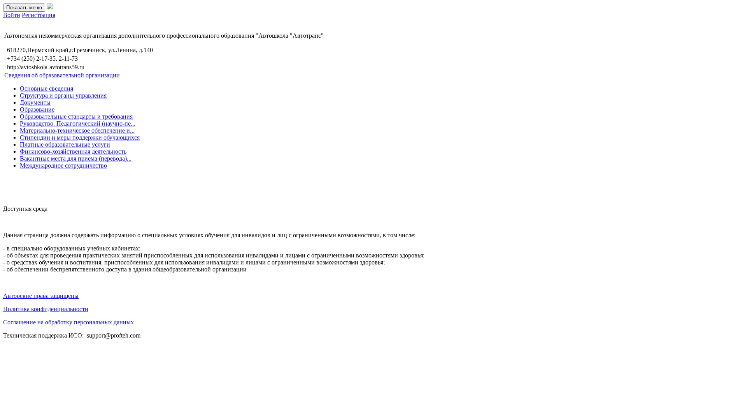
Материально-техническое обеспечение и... (77, 130)
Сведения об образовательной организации (62, 75)
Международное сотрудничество (63, 165)
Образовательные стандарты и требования (76, 116)
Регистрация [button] (38, 15)
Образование (37, 109)
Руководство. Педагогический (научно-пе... (77, 123)
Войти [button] (11, 15)
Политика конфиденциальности (45, 309)
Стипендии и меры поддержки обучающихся (80, 137)
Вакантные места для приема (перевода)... (76, 158)
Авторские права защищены (41, 295)
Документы (35, 102)
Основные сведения (46, 88)
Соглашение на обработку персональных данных (68, 322)
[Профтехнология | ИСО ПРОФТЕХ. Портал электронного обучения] (50, 7)
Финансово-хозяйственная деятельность (73, 151)
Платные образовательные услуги (65, 144)
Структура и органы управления (63, 95)
